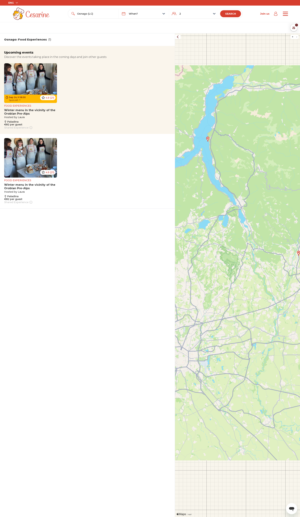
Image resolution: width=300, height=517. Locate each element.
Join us (264, 13)
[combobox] (96, 13)
